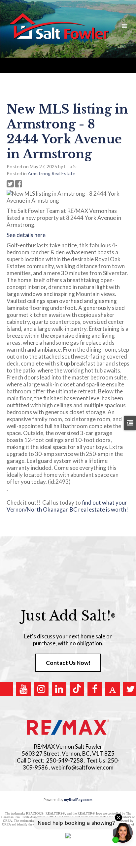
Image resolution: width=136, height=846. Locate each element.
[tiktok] (77, 689)
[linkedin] (59, 689)
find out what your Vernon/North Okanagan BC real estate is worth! (67, 509)
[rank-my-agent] (112, 689)
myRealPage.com (78, 799)
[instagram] (41, 689)
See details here (26, 234)
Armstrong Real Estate (51, 173)
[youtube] (23, 689)
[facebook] (94, 689)
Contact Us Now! (68, 662)
